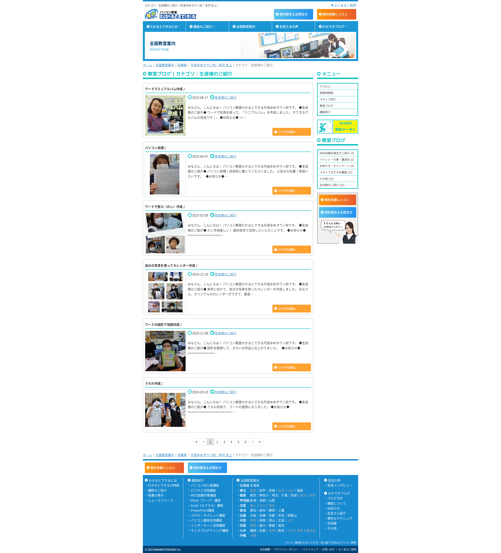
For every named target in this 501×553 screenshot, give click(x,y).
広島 (281, 520)
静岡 (272, 510)
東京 (253, 495)
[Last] (259, 441)
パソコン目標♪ (156, 147)
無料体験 (335, 14)
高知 (281, 525)
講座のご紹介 (202, 26)
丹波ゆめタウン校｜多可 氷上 (211, 65)
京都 (272, 515)
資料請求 (293, 14)
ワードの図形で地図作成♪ (164, 324)
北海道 (254, 485)
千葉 (284, 495)
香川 (262, 525)
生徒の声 (334, 480)
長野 (262, 500)
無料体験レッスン (337, 199)
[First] (196, 441)
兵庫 (262, 515)
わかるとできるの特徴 (163, 485)
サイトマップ (310, 549)
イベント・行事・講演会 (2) (337, 159)
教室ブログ (326, 106)
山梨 (272, 500)
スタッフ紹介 (328, 99)
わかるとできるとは (163, 26)
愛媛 (272, 525)
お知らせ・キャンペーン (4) (337, 166)
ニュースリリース (160, 500)
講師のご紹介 (157, 490)
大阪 (253, 515)
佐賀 (262, 530)
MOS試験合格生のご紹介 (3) (337, 153)
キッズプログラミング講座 (209, 530)
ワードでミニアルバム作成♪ (165, 88)
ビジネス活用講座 (203, 490)
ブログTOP (335, 498)
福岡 (253, 530)
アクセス (325, 86)
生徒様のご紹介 (226, 97)
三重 (281, 510)
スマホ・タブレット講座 (208, 515)
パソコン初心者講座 (205, 485)
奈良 (281, 515)
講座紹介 (325, 112)
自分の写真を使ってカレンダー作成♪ (171, 265)
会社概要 (265, 549)
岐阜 (262, 510)
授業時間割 (326, 93)
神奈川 (264, 495)
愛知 (253, 510)
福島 (300, 490)
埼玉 (275, 495)
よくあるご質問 (345, 5)
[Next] (252, 441)
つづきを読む (287, 132)
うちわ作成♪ (154, 383)
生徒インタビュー (339, 485)
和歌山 (292, 515)
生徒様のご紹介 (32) (332, 185)
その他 (332, 528)
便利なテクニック (339, 518)
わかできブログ (333, 26)
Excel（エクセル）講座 (207, 505)
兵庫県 (182, 65)
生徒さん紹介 (336, 513)
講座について (336, 503)
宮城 (272, 490)
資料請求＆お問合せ (338, 212)
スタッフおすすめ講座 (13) (336, 172)
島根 (262, 520)
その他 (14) (326, 178)
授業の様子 (156, 495)
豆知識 (332, 523)
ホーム (147, 65)
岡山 (272, 520)
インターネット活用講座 (208, 525)
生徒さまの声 (288, 26)
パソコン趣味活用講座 (206, 520)
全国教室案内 (245, 26)
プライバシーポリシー (286, 549)
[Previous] (203, 441)
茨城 (294, 495)
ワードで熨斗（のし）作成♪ (165, 206)
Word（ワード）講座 (206, 500)
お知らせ (333, 508)
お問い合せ (328, 549)
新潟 (253, 500)
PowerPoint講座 (202, 510)
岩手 (262, 490)
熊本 (281, 530)
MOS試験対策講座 (203, 495)
